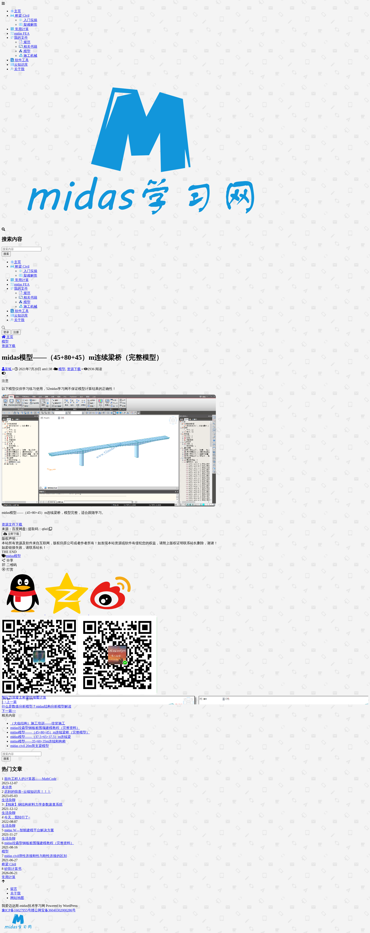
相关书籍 (30, 46)
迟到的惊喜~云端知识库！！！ (27, 791)
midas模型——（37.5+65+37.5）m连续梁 (40, 737)
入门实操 (30, 20)
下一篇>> (9, 711)
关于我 (19, 69)
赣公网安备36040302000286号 (53, 910)
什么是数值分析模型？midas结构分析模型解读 (36, 706)
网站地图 (17, 898)
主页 (17, 11)
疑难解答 (30, 24)
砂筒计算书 (12, 868)
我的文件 (21, 37)
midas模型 (13, 556)
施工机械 (30, 55)
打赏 (9, 569)
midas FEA (22, 33)
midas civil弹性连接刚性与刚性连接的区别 (35, 856)
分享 (9, 560)
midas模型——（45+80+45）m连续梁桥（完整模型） (50, 732)
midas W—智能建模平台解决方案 (29, 830)
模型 (26, 51)
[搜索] (185, 328)
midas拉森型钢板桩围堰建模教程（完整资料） (45, 728)
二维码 (11, 565)
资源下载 (8, 346)
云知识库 (21, 64)
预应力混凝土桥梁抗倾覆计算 (24, 697)
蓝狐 (8, 369)
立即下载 (13, 533)
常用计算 (21, 29)
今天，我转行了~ (17, 817)
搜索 (6, 253)
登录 (6, 332)
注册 (16, 332)
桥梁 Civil (21, 15)
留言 (13, 889)
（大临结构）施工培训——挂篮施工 (37, 723)
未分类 (7, 787)
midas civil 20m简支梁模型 (29, 746)
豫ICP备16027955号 (16, 910)
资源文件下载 (12, 524)
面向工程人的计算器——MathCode (30, 779)
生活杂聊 (8, 800)
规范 (26, 42)
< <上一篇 (9, 702)
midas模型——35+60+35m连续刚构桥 (38, 741)
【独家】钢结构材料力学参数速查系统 (33, 804)
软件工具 (21, 60)
